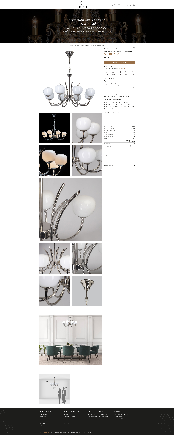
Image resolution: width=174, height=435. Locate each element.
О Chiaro (66, 414)
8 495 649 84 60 (121, 68)
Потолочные (43, 414)
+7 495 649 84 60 (117, 414)
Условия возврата (69, 419)
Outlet (41, 425)
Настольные (43, 419)
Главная (72, 45)
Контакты (66, 423)
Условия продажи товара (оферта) (98, 414)
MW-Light (77, 45)
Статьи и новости (69, 421)
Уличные (42, 423)
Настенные (42, 416)
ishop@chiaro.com (123, 419)
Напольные (42, 421)
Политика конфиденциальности (98, 416)
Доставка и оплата (69, 416)
